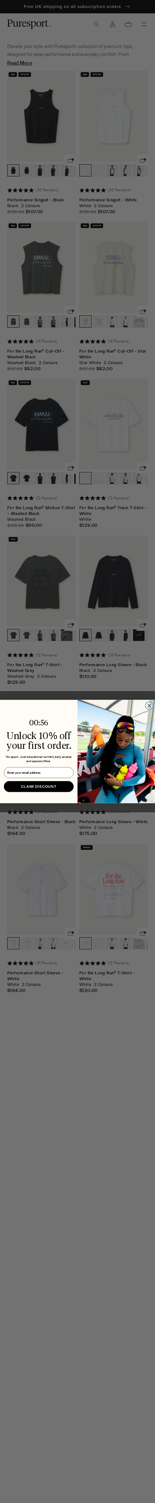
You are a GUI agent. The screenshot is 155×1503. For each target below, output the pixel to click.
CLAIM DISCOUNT (39, 786)
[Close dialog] (149, 706)
